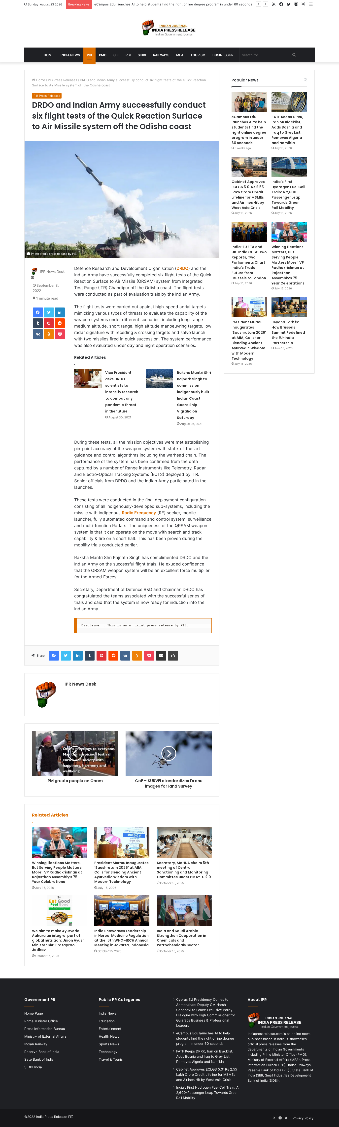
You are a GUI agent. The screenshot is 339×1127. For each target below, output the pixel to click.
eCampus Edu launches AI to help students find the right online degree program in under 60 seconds (173, 4)
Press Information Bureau (44, 1029)
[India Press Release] (170, 28)
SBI (116, 55)
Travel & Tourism (112, 1059)
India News (70, 55)
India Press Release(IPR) (54, 1117)
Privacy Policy (303, 1118)
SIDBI (142, 55)
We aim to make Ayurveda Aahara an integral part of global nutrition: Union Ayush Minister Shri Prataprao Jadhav (58, 940)
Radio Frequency (139, 512)
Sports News (109, 1044)
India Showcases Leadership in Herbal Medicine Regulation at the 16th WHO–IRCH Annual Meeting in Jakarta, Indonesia (121, 938)
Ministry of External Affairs (45, 1036)
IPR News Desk (52, 271)
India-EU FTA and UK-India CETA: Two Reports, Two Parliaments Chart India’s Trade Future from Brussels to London (249, 262)
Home (49, 55)
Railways (161, 55)
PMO (102, 55)
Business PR (222, 55)
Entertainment (110, 1029)
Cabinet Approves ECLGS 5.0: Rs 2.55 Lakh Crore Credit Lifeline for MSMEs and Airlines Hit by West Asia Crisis (248, 194)
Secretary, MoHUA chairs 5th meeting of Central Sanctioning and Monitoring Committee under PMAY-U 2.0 (184, 869)
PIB (89, 55)
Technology (108, 1052)
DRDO (182, 268)
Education (107, 1021)
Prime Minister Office (41, 1021)
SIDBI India (33, 1067)
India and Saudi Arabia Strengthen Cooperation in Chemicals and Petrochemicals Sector (181, 938)
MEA (179, 55)
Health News (109, 1036)
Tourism (197, 55)
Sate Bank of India (39, 1059)
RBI (128, 55)
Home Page (33, 1013)
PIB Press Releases (62, 80)
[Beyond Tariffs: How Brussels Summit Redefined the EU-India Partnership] (289, 307)
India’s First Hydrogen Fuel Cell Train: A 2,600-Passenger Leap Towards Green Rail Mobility (288, 194)
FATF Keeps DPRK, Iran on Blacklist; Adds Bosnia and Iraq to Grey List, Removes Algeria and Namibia (287, 129)
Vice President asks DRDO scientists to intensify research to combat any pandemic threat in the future (121, 392)
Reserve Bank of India (41, 1052)
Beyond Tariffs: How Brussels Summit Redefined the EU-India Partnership (288, 332)
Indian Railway (35, 1044)
